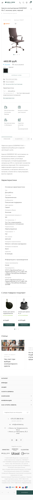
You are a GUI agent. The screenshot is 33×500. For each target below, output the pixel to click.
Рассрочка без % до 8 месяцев (14, 84)
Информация (6, 400)
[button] (14, 54)
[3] (7, 20)
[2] (5, 20)
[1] (4, 20)
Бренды (4, 382)
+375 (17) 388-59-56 (16, 418)
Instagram (12, 440)
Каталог (4, 378)
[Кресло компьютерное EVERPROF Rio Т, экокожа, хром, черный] (16, 40)
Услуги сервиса (7, 391)
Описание (7, 139)
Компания (5, 396)
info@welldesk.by (17, 424)
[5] (10, 20)
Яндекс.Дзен (16, 440)
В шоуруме (18, 139)
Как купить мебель (8, 405)
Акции (3, 387)
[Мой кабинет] (26, 3)
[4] (8, 20)
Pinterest (21, 440)
